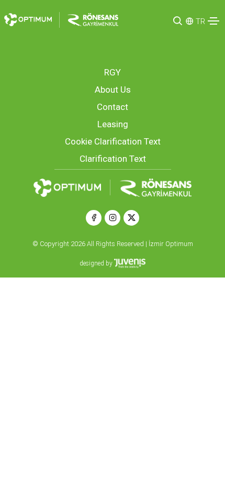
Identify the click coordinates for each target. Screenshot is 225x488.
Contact (112, 107)
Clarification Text (113, 158)
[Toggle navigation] (213, 21)
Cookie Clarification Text (113, 141)
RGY (112, 72)
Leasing (112, 124)
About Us (113, 89)
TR (200, 21)
